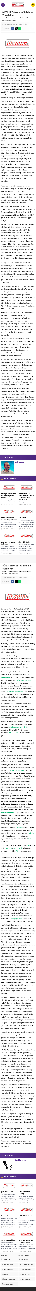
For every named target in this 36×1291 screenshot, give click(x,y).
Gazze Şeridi (18, 848)
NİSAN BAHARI (23, 518)
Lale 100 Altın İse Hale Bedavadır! (8, 543)
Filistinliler (19, 828)
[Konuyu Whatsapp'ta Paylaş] (19, 28)
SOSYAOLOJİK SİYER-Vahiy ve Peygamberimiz (9, 519)
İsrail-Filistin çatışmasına (14, 691)
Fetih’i (30, 839)
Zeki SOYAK (19, 462)
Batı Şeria (8, 848)
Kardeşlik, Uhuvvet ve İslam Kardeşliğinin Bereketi (8, 495)
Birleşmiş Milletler (17, 919)
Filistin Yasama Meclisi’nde (18, 727)
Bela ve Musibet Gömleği (24, 1193)
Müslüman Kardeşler (24, 680)
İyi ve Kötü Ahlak (7, 1192)
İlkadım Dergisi (12, 18)
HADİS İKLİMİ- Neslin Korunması (25, 1217)
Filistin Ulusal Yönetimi (17, 770)
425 (17, 24)
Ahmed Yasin (5, 677)
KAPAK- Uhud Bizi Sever (9, 1240)
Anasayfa (4, 18)
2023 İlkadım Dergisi (22, 18)
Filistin (31, 833)
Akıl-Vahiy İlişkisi (24, 542)
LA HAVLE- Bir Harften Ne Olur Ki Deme (26, 1241)
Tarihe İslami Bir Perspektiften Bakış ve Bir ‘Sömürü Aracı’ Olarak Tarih (26, 496)
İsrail (28, 845)
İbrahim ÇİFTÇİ (20, 1160)
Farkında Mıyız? (6, 1216)
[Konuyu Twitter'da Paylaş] (16, 28)
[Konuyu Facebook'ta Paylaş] (12, 28)
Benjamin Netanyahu (8, 813)
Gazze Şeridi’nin (13, 733)
